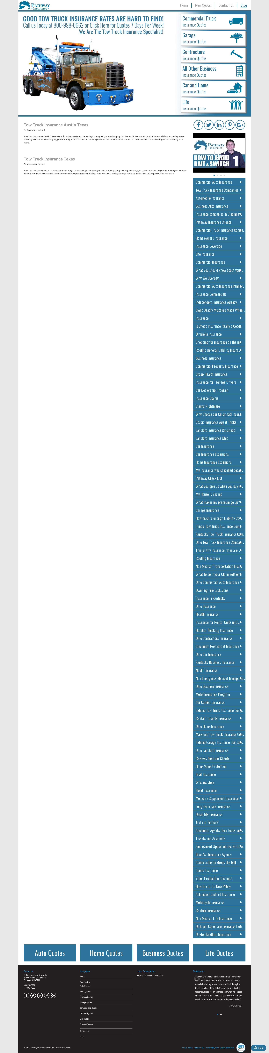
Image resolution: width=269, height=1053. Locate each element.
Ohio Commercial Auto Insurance (217, 582)
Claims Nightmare (208, 406)
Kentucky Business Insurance (215, 662)
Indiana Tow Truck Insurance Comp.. (219, 710)
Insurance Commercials (211, 294)
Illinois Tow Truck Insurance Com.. (218, 526)
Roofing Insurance (208, 558)
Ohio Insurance (206, 606)
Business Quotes (86, 1024)
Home (184, 5)
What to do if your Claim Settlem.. (219, 574)
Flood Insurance (206, 790)
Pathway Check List (209, 478)
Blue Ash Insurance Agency (214, 854)
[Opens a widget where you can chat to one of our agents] (258, 1048)
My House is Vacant (209, 494)
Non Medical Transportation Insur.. (219, 566)
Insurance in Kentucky (210, 598)
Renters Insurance (208, 910)
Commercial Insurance (210, 262)
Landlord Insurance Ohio (212, 438)
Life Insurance (205, 254)
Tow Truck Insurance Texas (49, 159)
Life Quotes (84, 1018)
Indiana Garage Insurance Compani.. (220, 742)
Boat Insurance (206, 774)
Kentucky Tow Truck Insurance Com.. (220, 534)
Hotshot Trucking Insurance (214, 630)
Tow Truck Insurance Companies (217, 190)
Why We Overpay (207, 278)
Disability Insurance (209, 814)
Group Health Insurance (211, 374)
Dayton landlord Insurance (213, 934)
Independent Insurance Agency (216, 302)
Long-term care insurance (213, 806)
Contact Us (226, 5)
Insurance (202, 318)
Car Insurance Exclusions (212, 454)
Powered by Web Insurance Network (220, 1047)
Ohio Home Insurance (210, 726)
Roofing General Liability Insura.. (218, 350)
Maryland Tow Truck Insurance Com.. (220, 734)
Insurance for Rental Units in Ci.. (218, 622)
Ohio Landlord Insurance (212, 750)
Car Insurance (205, 446)
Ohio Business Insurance (212, 686)
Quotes (50, 953)
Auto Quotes (85, 986)
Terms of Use (199, 1047)
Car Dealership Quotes (88, 1008)
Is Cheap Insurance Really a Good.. (218, 326)
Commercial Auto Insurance (214, 182)
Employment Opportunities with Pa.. (220, 846)
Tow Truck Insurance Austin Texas (56, 124)
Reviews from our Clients (212, 758)
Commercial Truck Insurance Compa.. (220, 230)
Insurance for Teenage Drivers (216, 382)
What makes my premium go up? (218, 502)
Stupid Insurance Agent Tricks (216, 422)
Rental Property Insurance (213, 718)
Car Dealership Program (212, 390)
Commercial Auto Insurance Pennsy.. (220, 286)
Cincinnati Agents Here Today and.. (219, 830)
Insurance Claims (207, 398)
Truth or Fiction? (207, 822)
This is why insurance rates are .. (218, 550)
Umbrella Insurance (209, 334)
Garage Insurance (207, 510)
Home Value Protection (211, 766)
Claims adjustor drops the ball (216, 862)
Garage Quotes (86, 1002)
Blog (244, 5)
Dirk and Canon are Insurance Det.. (219, 926)
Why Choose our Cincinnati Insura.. (219, 414)
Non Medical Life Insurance (214, 918)
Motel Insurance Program (213, 694)
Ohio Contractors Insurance (214, 638)
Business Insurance (208, 358)
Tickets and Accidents (210, 838)
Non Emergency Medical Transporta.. (220, 678)
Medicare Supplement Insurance (217, 798)
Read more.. (169, 173)
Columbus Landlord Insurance (215, 894)
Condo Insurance (207, 870)
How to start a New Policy (213, 886)
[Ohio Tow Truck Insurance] (134, 63)
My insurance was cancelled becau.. (219, 470)
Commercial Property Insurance (217, 366)
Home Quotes (85, 991)
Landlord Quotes (86, 1013)
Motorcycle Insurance (210, 902)
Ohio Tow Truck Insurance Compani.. (220, 542)
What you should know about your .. (219, 270)
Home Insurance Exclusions (214, 462)
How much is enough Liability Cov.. (219, 518)
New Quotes (203, 5)
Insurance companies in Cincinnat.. (219, 214)
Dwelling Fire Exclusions (212, 590)
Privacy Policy (187, 1047)
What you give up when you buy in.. (219, 486)
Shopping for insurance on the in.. (218, 342)
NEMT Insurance (206, 670)
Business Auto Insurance (212, 206)
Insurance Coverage (209, 246)
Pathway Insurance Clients (213, 222)
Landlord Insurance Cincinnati (216, 430)
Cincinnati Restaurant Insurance (217, 646)
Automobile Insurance (210, 198)
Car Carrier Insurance (210, 702)
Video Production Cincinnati (214, 878)
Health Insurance (207, 614)
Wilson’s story (205, 782)
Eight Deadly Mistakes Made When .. (220, 310)
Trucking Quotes (86, 997)
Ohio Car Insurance (208, 654)
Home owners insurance (212, 238)
